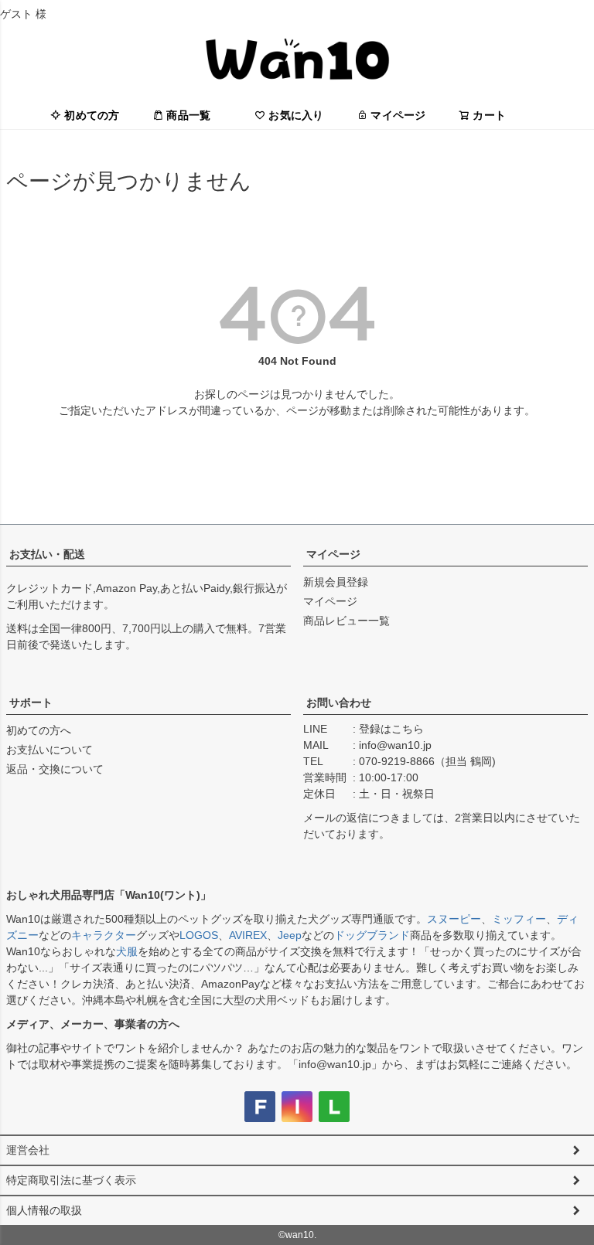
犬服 (127, 951)
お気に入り (295, 115)
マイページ (397, 115)
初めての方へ (38, 730)
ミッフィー (519, 919)
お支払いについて (49, 749)
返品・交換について (55, 769)
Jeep (290, 935)
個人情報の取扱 (44, 1210)
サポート (31, 702)
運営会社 (28, 1150)
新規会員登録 (335, 582)
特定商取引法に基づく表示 (71, 1180)
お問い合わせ (338, 702)
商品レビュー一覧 (346, 620)
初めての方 (91, 115)
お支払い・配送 (47, 554)
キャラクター (103, 935)
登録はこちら (391, 729)
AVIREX (248, 935)
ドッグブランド (372, 935)
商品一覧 (188, 115)
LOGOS (198, 935)
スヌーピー (454, 919)
